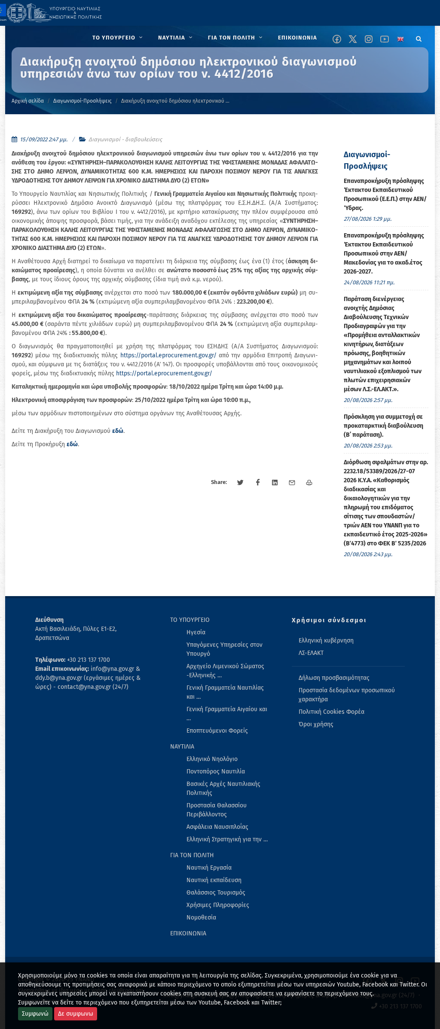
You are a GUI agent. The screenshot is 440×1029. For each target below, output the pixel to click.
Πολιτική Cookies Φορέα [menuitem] (331, 711)
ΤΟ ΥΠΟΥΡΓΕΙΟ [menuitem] (190, 620)
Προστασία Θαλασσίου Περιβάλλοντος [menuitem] (216, 810)
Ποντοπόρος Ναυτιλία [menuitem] (215, 771)
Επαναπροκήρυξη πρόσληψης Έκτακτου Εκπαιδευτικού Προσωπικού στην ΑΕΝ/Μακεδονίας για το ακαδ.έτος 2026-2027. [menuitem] (384, 253)
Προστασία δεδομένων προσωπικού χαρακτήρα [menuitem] (347, 695)
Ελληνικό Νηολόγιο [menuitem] (212, 759)
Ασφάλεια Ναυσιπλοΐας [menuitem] (217, 827)
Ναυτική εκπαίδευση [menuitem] (213, 880)
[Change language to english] (400, 39)
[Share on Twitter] (240, 482)
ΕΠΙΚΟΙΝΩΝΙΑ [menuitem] (188, 933)
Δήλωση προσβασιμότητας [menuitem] (334, 678)
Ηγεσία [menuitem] (195, 632)
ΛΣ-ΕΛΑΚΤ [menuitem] (311, 653)
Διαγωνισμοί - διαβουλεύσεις (125, 139)
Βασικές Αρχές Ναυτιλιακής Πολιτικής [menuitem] (223, 788)
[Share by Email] (292, 482)
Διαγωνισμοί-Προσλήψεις (82, 101)
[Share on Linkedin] (275, 482)
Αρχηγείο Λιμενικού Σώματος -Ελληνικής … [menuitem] (225, 671)
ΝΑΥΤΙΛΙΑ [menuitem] (182, 746)
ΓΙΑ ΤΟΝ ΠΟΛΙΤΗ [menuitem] (192, 855)
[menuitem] (118, 38)
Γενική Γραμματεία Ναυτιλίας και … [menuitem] (225, 692)
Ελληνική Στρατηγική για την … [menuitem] (227, 839)
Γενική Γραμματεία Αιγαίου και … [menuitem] (226, 714)
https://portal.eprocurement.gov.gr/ (168, 355)
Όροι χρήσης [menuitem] (316, 724)
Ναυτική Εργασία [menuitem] (209, 867)
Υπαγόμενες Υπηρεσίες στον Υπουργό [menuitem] (224, 649)
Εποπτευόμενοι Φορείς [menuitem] (217, 730)
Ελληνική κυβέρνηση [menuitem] (326, 640)
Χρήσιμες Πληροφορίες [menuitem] (217, 905)
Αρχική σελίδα (28, 101)
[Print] (309, 482)
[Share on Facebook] (257, 482)
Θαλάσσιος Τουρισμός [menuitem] (215, 892)
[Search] (419, 37)
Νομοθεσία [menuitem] (201, 917)
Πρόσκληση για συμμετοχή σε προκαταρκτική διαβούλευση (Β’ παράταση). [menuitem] (383, 425)
